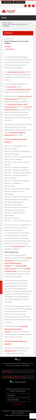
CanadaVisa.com (10, 351)
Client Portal (19, 2)
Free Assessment (1, 287)
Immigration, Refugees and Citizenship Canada (16, 329)
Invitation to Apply (18, 246)
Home (5, 22)
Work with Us (7, 2)
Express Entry (12, 87)
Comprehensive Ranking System (19, 89)
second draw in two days (16, 72)
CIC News (7, 46)
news (10, 22)
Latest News (9, 49)
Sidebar (8, 33)
